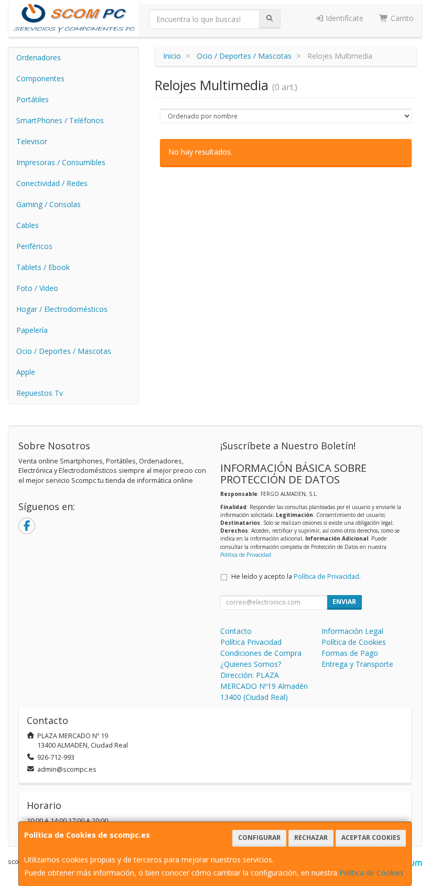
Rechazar (311, 837)
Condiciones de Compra (261, 653)
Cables (27, 225)
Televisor (31, 141)
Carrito (401, 18)
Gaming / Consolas (48, 204)
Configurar (259, 837)
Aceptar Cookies (370, 837)
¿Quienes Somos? (250, 664)
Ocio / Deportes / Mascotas (63, 351)
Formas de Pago (349, 653)
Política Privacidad (251, 642)
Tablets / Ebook (43, 267)
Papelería (32, 330)
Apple (25, 372)
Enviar (344, 601)
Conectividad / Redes (52, 183)
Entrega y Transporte (357, 664)
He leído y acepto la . (296, 576)
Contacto (236, 631)
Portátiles (32, 99)
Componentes (40, 78)
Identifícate (343, 18)
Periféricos (34, 246)
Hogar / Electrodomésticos (62, 309)
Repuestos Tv (39, 393)
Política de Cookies (371, 873)
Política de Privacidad (245, 554)
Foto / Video (37, 288)
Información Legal (352, 631)
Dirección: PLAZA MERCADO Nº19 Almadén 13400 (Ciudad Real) (264, 686)
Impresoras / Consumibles (60, 162)
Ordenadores (38, 57)
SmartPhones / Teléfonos (60, 120)
